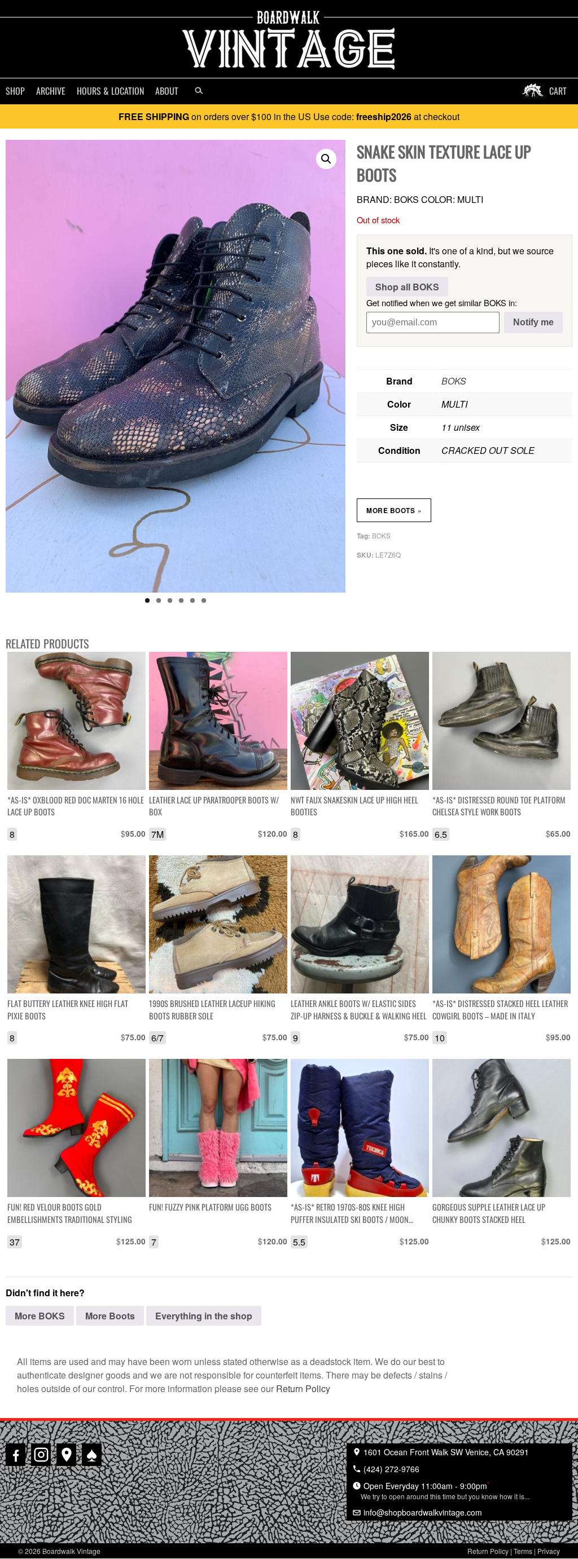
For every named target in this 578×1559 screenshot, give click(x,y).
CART (558, 91)
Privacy (548, 1551)
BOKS (453, 380)
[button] (326, 159)
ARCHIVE (50, 91)
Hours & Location (110, 91)
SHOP (15, 91)
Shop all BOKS (407, 286)
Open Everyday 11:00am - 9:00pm (445, 1490)
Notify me (533, 322)
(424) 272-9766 (390, 1468)
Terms (523, 1551)
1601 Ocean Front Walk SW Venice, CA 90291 (445, 1452)
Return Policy (303, 1388)
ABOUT (166, 91)
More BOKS (40, 1315)
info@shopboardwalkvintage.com (421, 1512)
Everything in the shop (203, 1315)
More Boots (394, 510)
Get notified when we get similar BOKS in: (441, 302)
